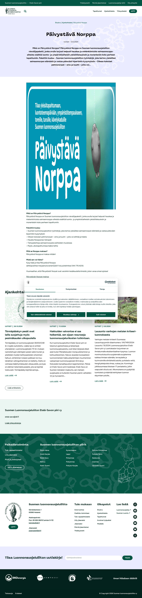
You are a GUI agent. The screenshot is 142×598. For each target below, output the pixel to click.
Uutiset (8, 326)
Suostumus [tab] (40, 289)
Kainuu (42, 462)
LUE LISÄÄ (9, 376)
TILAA (127, 558)
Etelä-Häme (44, 450)
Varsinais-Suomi (98, 466)
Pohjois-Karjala (72, 466)
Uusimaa (95, 462)
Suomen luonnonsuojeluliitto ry (125, 593)
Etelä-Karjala (45, 454)
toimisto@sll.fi (34, 523)
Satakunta (96, 458)
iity (13, 527)
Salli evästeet (101, 314)
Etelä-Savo (44, 458)
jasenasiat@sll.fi (35, 531)
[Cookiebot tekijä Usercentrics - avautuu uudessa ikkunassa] (106, 282)
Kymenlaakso (71, 450)
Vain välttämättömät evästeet (41, 314)
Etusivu (58, 23)
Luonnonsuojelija (123, 510)
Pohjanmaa (70, 462)
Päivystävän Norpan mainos (37, 277)
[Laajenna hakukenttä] (25, 11)
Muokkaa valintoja (69, 314)
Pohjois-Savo (97, 454)
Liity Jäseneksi (15, 467)
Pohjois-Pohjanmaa (99, 450)
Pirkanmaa (70, 458)
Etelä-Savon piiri (36, 3)
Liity (133, 11)
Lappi (68, 454)
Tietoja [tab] (102, 289)
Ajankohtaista (67, 23)
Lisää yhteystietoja (13, 423)
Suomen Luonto (122, 513)
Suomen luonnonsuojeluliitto (15, 3)
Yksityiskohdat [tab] (71, 289)
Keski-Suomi (45, 466)
